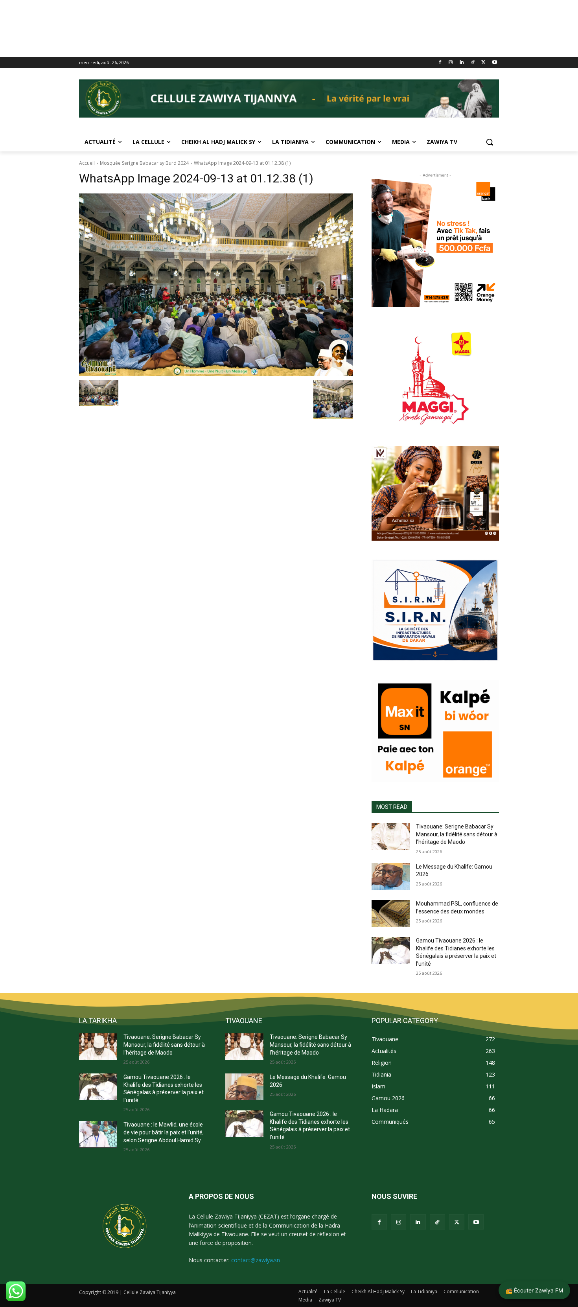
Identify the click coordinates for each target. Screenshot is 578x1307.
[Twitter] (483, 62)
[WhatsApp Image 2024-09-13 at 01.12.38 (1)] (216, 284)
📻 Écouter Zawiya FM (534, 1290)
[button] (489, 142)
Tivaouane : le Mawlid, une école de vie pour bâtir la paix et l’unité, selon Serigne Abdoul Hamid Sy (163, 1132)
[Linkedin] (461, 62)
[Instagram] (450, 62)
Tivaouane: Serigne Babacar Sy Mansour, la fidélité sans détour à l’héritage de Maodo (456, 834)
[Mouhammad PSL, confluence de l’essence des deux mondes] (391, 913)
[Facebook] (439, 62)
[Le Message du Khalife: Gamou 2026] (391, 876)
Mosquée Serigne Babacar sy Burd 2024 (144, 163)
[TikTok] (472, 62)
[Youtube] (494, 62)
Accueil (87, 163)
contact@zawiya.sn (255, 1260)
